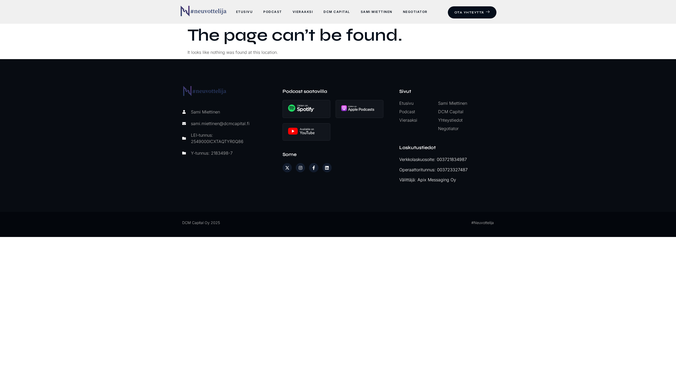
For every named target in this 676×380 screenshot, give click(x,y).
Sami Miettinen (376, 12)
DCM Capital (336, 12)
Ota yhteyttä (469, 12)
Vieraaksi (303, 12)
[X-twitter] (287, 167)
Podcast (272, 12)
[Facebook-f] (313, 167)
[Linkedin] (327, 167)
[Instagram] (300, 167)
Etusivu (244, 12)
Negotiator (415, 12)
